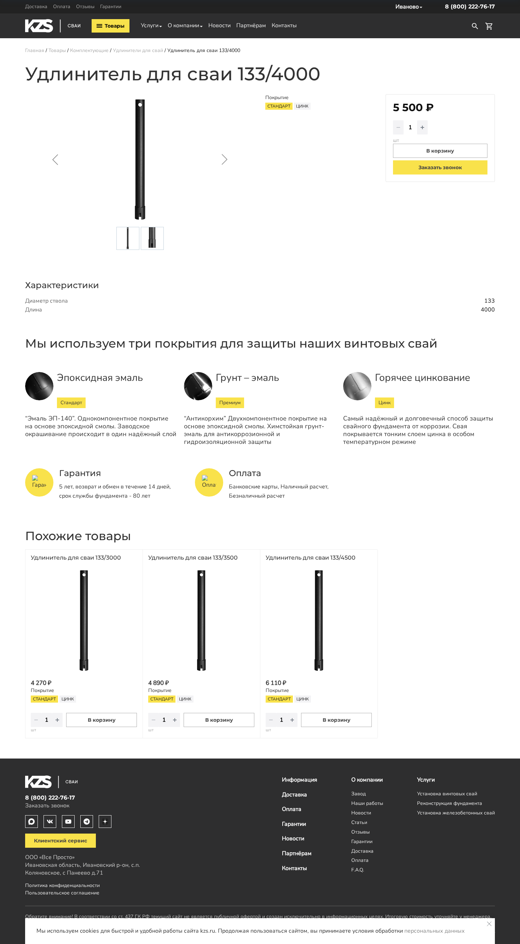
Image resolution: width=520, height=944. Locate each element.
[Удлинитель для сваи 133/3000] (84, 620)
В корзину (102, 720)
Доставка (36, 6)
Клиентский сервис (60, 840)
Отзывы (85, 6)
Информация (299, 780)
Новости (219, 25)
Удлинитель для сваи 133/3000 (76, 557)
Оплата (61, 6)
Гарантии (110, 6)
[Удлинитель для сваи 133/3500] (201, 620)
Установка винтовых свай (447, 793)
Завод (358, 793)
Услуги (149, 25)
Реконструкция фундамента (449, 803)
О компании (183, 25)
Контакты (284, 25)
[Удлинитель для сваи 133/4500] (319, 620)
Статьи (359, 822)
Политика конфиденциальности (62, 885)
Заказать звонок (440, 167)
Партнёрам (251, 25)
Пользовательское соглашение (62, 892)
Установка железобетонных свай (456, 812)
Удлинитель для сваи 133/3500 (193, 557)
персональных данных (434, 931)
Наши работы (367, 803)
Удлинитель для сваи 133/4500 (311, 557)
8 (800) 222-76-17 (470, 6)
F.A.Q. (357, 869)
